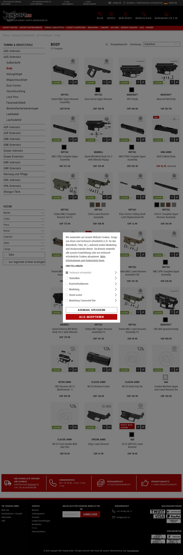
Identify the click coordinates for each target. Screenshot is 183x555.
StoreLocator (75, 295)
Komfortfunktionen (78, 283)
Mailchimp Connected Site (82, 300)
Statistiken (74, 278)
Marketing (74, 289)
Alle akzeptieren (91, 317)
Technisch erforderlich (80, 272)
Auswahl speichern (91, 310)
